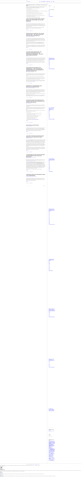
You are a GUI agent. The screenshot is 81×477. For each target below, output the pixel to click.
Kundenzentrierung (52, 448)
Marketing (27, 36)
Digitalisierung (27, 157)
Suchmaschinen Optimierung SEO (31, 36)
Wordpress (50, 457)
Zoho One (53, 459)
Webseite (53, 455)
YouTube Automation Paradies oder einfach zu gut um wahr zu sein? (35, 136)
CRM (50, 443)
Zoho (51, 457)
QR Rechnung (51, 452)
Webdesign (50, 455)
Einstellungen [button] (36, 465)
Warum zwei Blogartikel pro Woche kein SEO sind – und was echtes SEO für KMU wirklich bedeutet (35, 34)
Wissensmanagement (51, 456)
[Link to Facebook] (54, 464)
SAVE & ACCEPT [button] (1, 476)
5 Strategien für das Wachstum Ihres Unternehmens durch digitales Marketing (35, 155)
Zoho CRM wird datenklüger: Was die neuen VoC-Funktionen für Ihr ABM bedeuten (35, 20)
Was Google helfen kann (32, 125)
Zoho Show (50, 460)
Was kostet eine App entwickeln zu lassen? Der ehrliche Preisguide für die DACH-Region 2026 (35, 101)
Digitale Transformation (52, 444)
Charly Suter (31, 97)
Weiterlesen (27, 47)
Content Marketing (52, 442)
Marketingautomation (51, 450)
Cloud (54, 441)
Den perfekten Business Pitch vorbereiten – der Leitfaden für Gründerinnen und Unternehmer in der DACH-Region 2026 (35, 69)
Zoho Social (52, 460)
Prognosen (39, 166)
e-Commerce (51, 445)
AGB (38, 464)
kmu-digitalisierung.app (36, 119)
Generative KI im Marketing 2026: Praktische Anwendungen (34, 86)
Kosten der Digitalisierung (51, 447)
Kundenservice (51, 448)
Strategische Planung (33, 157)
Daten (51, 443)
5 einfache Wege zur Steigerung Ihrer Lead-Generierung (35, 175)
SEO (52, 453)
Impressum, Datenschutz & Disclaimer (35, 464)
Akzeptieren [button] (39, 465)
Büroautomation (27, 176)
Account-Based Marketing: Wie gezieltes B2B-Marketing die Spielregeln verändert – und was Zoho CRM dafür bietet (34, 53)
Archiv (49, 435)
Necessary (2, 472)
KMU (49, 446)
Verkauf (35, 176)
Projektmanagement (50, 452)
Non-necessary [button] (1, 474)
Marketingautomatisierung (52, 451)
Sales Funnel (50, 453)
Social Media (51, 454)
